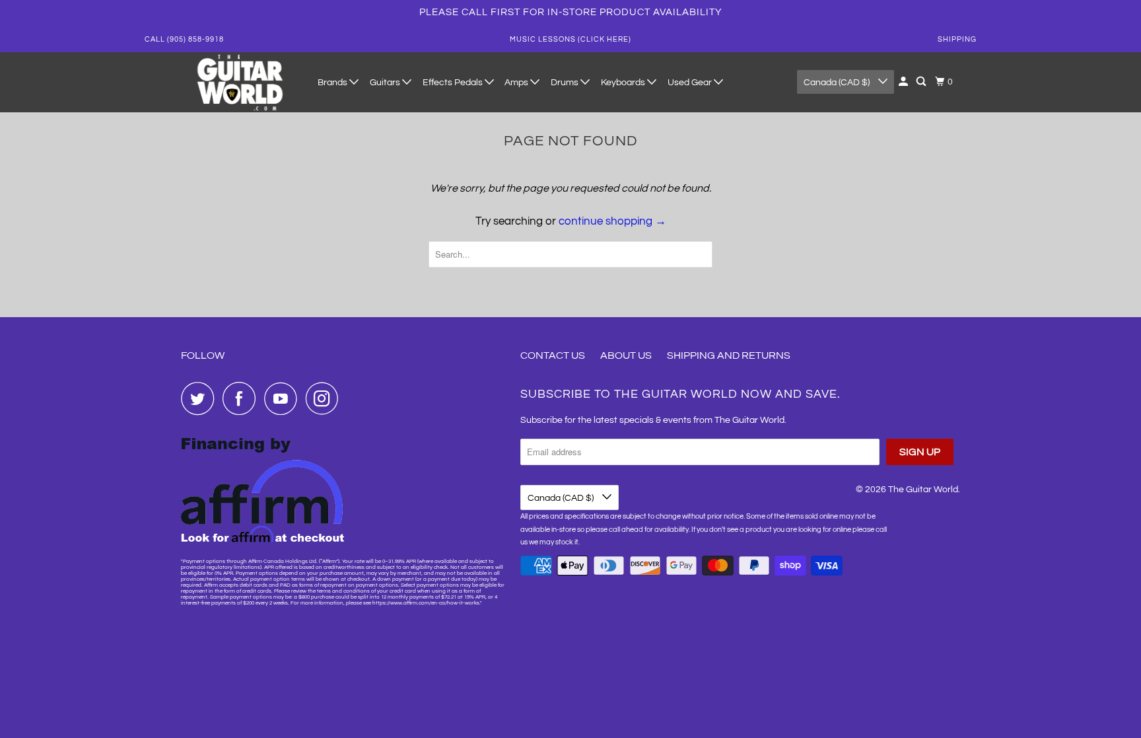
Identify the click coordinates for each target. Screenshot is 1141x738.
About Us (626, 355)
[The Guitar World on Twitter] (201, 398)
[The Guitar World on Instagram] (325, 398)
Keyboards (624, 82)
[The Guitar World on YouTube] (284, 398)
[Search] (922, 82)
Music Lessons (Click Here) (570, 39)
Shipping (957, 39)
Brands (333, 82)
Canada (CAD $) (838, 82)
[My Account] (904, 82)
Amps (517, 82)
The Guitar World (923, 489)
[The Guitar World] (240, 82)
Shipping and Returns (728, 355)
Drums (565, 82)
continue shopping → (612, 221)
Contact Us (552, 355)
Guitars (386, 82)
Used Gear (691, 82)
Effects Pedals (454, 82)
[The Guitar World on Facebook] (242, 398)
